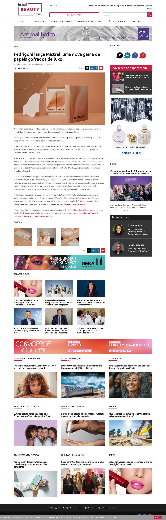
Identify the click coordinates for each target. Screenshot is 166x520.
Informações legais (109, 508)
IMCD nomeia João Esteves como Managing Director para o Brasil (27, 330)
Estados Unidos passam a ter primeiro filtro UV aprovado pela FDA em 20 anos (81, 366)
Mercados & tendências (27, 358)
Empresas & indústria (73, 455)
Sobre (51, 508)
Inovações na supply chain (88, 21)
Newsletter (75, 15)
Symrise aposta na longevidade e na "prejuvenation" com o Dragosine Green (32, 415)
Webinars (137, 21)
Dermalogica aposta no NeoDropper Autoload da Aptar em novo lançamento (83, 415)
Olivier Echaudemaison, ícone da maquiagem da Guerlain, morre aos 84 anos (90, 330)
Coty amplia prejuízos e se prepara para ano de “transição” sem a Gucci (26, 302)
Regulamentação (71, 358)
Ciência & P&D (116, 358)
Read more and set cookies (106, 517)
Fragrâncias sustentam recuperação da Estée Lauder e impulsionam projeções (58, 302)
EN (56, 5)
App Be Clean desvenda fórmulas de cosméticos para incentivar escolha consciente (31, 464)
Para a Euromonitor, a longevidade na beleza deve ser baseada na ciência (129, 366)
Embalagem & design (72, 406)
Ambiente (114, 406)
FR (51, 5)
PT (60, 5)
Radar (16, 46)
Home (22, 21)
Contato (61, 508)
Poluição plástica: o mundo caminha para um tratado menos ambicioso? (129, 415)
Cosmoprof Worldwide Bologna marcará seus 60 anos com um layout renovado (82, 463)
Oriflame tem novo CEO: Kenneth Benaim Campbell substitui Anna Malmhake (57, 330)
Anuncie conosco (76, 508)
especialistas (120, 217)
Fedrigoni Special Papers (75, 204)
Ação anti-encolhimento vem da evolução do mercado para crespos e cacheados (35, 366)
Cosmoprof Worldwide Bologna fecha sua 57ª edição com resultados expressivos (131, 172)
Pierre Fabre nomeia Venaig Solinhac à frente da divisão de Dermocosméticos (91, 302)
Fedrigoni (19, 129)
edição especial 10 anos (116, 21)
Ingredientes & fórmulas (28, 406)
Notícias (38, 21)
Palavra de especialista (61, 21)
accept (159, 517)
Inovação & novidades (26, 455)
